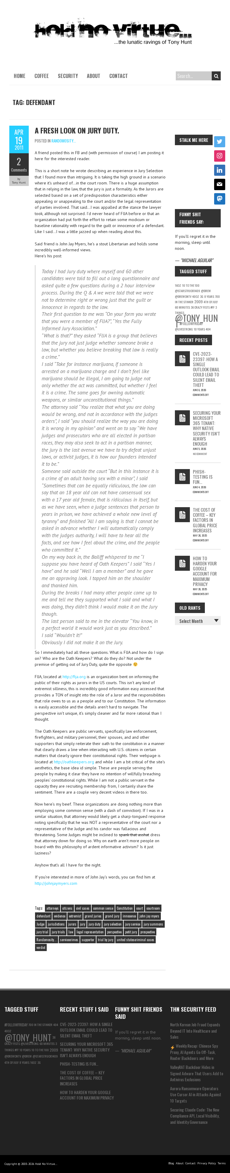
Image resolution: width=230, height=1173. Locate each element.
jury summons (153, 924)
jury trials (58, 931)
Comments (19, 170)
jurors (72, 924)
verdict (41, 947)
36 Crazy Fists (200, 307)
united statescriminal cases (135, 939)
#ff (212, 307)
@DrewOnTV (183, 296)
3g (201, 296)
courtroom (153, 908)
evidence (59, 916)
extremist (75, 916)
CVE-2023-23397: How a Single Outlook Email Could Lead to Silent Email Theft (206, 369)
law (71, 931)
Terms (222, 1163)
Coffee (41, 75)
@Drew (206, 290)
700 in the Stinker (40, 1024)
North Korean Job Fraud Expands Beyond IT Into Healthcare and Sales (195, 1030)
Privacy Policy (206, 1163)
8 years (209, 296)
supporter (88, 939)
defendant (43, 916)
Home (19, 75)
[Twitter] (220, 142)
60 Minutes (182, 307)
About (93, 75)
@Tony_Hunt (28, 1037)
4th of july (211, 301)
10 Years (199, 329)
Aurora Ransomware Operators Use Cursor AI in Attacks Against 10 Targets (195, 1094)
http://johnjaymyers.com (56, 883)
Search (216, 75)
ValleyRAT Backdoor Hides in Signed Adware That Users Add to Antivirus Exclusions (196, 1073)
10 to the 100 (190, 285)
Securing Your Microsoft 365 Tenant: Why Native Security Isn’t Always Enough (207, 428)
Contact (118, 75)
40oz (195, 296)
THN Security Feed (193, 1009)
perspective (114, 931)
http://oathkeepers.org (74, 762)
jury (82, 924)
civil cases (83, 908)
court (139, 908)
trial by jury (105, 939)
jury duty (94, 924)
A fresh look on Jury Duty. (77, 130)
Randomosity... (64, 141)
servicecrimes (69, 939)
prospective (147, 931)
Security (68, 75)
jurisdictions (56, 924)
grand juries (93, 916)
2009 (198, 301)
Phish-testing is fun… (203, 476)
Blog (171, 1163)
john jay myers (149, 916)
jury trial (42, 931)
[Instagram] (220, 156)
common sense (103, 908)
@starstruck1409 (187, 290)
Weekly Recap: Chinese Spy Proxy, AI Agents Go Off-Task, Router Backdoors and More (194, 1052)
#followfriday (191, 323)
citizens (67, 908)
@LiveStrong (184, 329)
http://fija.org (74, 676)
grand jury (112, 916)
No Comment (200, 454)
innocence (129, 916)
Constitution (125, 908)
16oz (178, 285)
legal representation (90, 931)
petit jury (131, 931)
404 (208, 329)
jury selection (113, 924)
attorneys (52, 908)
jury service (132, 924)
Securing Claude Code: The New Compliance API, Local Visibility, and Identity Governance (195, 1115)
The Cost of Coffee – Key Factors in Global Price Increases (205, 520)
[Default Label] (220, 170)
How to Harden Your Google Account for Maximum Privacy (205, 571)
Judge (40, 924)
